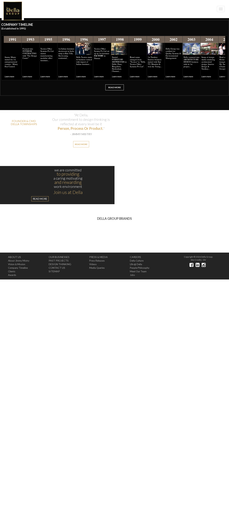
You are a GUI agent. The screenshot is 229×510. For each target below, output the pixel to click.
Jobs (132, 276)
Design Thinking (60, 265)
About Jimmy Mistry (18, 262)
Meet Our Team (138, 273)
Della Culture (136, 262)
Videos (93, 266)
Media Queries (97, 269)
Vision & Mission (16, 266)
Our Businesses (59, 258)
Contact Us (57, 269)
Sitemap (54, 273)
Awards (12, 276)
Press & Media (98, 258)
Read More (114, 89)
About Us (14, 258)
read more (172, 130)
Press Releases (97, 262)
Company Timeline (18, 269)
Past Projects (59, 262)
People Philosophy (139, 269)
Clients (11, 273)
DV (204, 261)
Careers (135, 258)
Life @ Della (136, 266)
